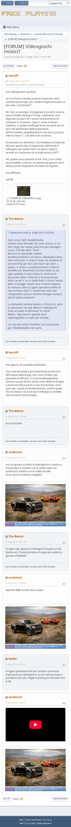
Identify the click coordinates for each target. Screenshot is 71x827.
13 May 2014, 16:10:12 (15, 357)
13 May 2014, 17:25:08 (15, 416)
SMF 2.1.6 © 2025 (27, 823)
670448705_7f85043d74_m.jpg (25, 198)
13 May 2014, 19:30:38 (15, 583)
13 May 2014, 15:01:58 (18, 81)
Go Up (6, 798)
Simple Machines (44, 823)
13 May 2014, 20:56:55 (15, 664)
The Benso (16, 219)
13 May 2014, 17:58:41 (15, 457)
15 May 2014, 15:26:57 (15, 702)
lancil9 (13, 76)
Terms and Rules (33, 819)
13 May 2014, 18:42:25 (15, 541)
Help (21, 819)
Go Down (8, 66)
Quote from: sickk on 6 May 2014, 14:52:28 (32, 232)
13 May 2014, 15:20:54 (15, 224)
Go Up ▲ (48, 819)
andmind (15, 452)
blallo (13, 659)
